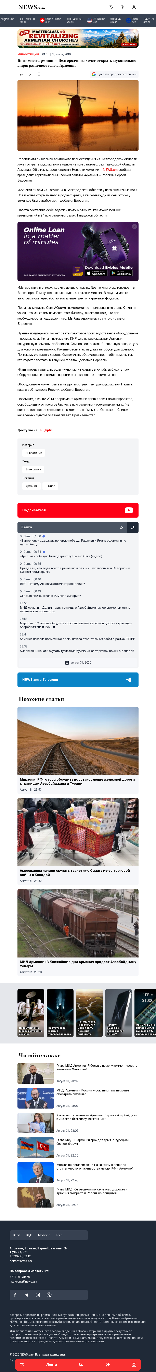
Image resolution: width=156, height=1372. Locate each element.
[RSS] (121, 527)
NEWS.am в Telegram (40, 680)
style (29, 1235)
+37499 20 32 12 (20, 1256)
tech (59, 1235)
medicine (44, 1235)
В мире (50, 486)
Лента (51, 1365)
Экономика (33, 469)
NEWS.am (110, 170)
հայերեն (46, 430)
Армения (32, 486)
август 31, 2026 (81, 662)
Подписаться (34, 510)
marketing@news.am (23, 1281)
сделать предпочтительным (117, 74)
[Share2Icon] (30, 74)
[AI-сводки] (133, 527)
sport (16, 1235)
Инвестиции (28, 54)
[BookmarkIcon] (39, 74)
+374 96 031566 (20, 1276)
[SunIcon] (122, 6)
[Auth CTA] (134, 6)
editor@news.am (21, 1261)
